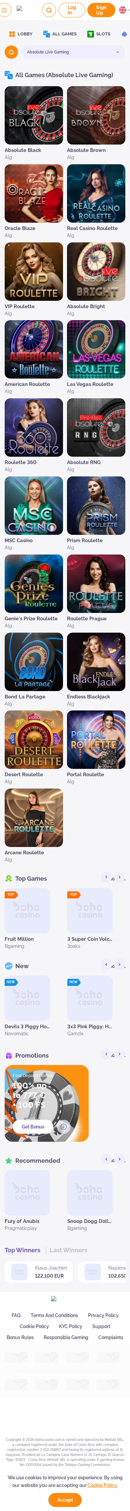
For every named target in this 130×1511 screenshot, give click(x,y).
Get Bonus (33, 1126)
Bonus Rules (20, 1337)
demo (27, 924)
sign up (101, 10)
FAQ (16, 1315)
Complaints (110, 1337)
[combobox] (73, 52)
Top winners (22, 1250)
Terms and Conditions (54, 1315)
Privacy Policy (103, 1315)
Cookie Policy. (103, 1485)
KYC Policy (70, 1326)
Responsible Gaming (66, 1337)
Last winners (68, 1250)
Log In (72, 10)
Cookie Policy (34, 1326)
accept (65, 1500)
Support (101, 1326)
